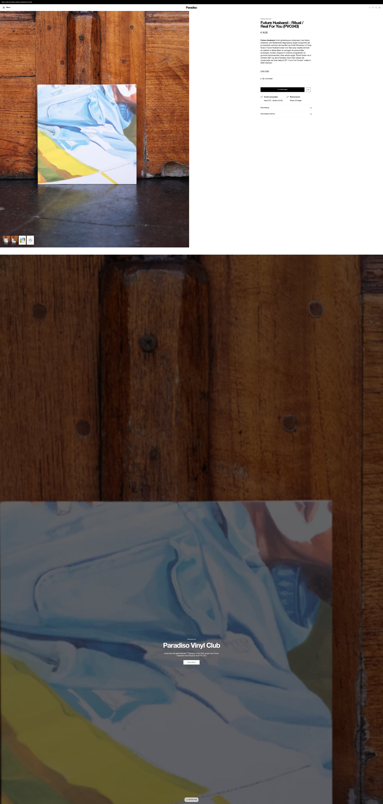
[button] (308, 89)
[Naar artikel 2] (14, 240)
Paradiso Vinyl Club (266, 19)
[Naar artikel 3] (22, 240)
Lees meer (265, 71)
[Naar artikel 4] (30, 240)
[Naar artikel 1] (6, 240)
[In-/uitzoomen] (185, 243)
